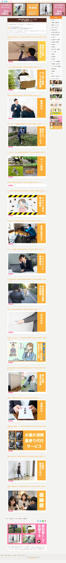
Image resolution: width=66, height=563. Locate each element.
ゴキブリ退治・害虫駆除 (56, 66)
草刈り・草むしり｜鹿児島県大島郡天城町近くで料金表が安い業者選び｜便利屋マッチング (26, 124)
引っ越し (53, 37)
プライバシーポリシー (55, 78)
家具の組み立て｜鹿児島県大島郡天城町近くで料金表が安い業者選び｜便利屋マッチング (25, 221)
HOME (25, 1)
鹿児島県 (20, 518)
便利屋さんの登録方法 (46, 1)
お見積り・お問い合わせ (60, 1)
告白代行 (53, 59)
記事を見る (11, 61)
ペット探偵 (54, 51)
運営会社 (52, 1)
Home (7, 518)
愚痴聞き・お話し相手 (56, 63)
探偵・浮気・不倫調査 (56, 49)
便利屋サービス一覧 (31, 1)
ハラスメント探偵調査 (56, 61)
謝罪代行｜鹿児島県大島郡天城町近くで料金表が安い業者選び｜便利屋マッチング (24, 95)
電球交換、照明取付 (55, 42)
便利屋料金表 (38, 1)
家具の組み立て (55, 29)
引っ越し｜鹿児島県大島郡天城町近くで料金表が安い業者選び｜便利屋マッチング (24, 67)
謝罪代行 (53, 44)
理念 (52, 73)
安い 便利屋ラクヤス (33, 558)
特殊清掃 (53, 56)
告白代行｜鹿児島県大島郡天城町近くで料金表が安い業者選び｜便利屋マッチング (24, 309)
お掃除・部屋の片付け (56, 32)
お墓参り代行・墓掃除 (56, 39)
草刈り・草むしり (55, 27)
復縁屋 (53, 54)
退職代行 (53, 46)
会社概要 (53, 71)
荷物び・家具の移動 (55, 34)
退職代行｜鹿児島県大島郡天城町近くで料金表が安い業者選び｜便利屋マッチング (24, 398)
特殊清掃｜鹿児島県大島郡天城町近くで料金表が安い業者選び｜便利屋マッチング (24, 182)
